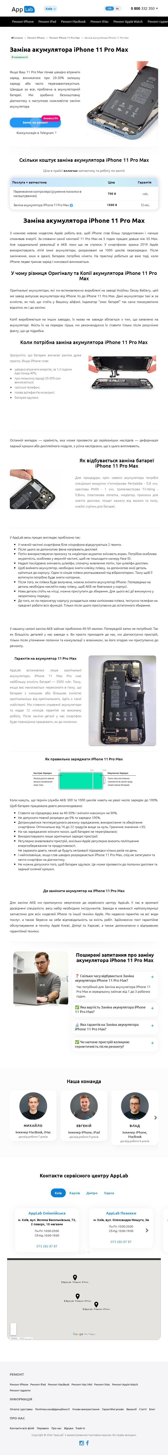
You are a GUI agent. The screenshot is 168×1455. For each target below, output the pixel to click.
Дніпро (92, 1193)
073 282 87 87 (46, 1246)
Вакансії (131, 1409)
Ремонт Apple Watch (128, 21)
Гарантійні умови (113, 1409)
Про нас (56, 1428)
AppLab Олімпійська (47, 1213)
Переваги (43, 1428)
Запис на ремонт (35, 122)
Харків (74, 1193)
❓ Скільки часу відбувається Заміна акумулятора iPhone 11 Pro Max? (104, 977)
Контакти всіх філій (22, 1428)
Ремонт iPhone (23, 21)
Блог (152, 1409)
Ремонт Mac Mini (82, 1384)
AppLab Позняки (121, 1213)
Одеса (109, 1193)
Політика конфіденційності (52, 1409)
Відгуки (68, 1428)
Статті (142, 1409)
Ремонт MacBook (73, 21)
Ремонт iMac (100, 21)
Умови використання (85, 1409)
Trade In (80, 1428)
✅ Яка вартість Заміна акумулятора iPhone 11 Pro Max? (110, 1009)
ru (117, 8)
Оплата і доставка (21, 1409)
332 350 (142, 8)
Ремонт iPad (47, 21)
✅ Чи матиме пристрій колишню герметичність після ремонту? (102, 1044)
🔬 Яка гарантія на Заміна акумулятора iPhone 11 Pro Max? (107, 1026)
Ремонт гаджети (20, 1390)
